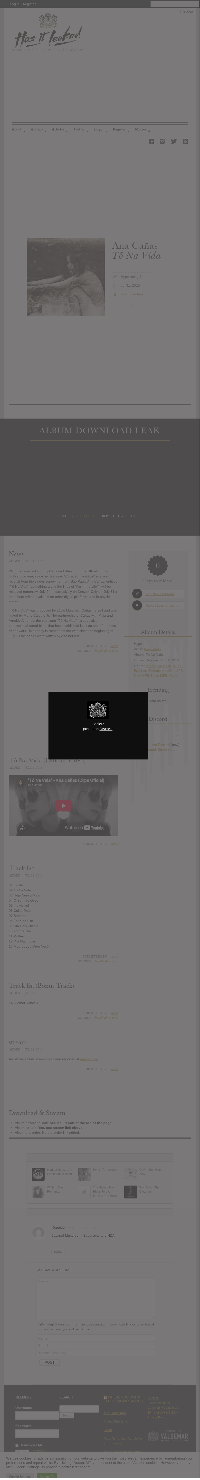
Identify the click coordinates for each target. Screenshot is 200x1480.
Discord (106, 728)
